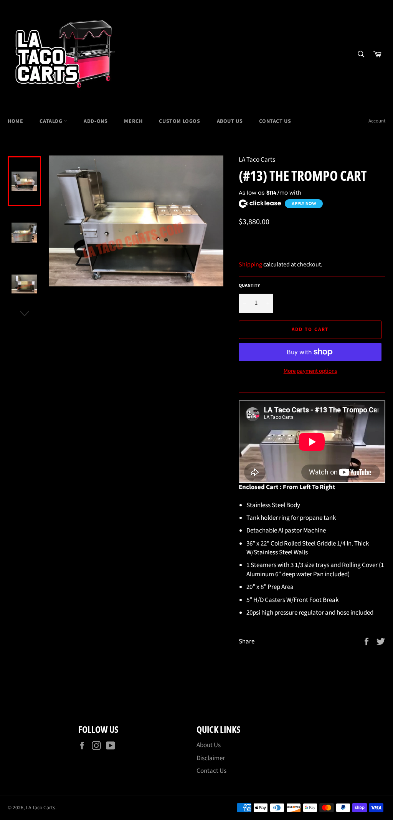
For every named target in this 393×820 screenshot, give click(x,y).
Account (376, 120)
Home (15, 121)
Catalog (52, 121)
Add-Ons (95, 121)
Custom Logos (179, 121)
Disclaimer (210, 758)
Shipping (250, 264)
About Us (230, 121)
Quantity (249, 286)
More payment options (310, 371)
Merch (133, 121)
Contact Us (275, 121)
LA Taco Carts (40, 807)
